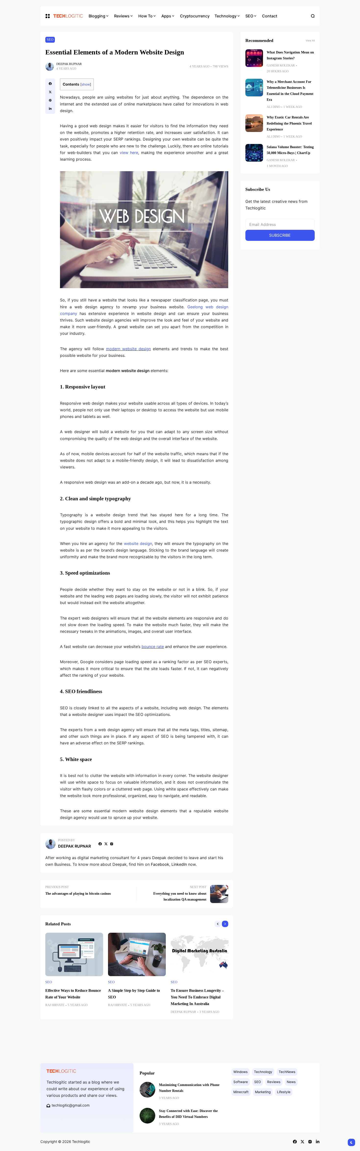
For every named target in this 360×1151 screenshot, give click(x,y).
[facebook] (50, 83)
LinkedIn (179, 864)
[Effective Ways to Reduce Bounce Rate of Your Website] (74, 954)
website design (138, 543)
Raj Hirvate (54, 1005)
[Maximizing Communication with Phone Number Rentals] (147, 1090)
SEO (50, 39)
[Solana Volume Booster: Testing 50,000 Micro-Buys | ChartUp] (254, 153)
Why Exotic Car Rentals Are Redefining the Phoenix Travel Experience (289, 123)
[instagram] (111, 844)
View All (310, 40)
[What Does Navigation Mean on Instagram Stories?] (254, 58)
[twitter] (50, 92)
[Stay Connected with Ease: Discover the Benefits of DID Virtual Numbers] (147, 1116)
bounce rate (153, 646)
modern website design (128, 348)
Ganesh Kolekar (281, 65)
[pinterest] (50, 100)
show (86, 84)
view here (129, 152)
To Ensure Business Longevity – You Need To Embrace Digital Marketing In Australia (197, 997)
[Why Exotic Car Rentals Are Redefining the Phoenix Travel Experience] (254, 123)
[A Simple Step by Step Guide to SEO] (137, 954)
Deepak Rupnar (69, 64)
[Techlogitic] (67, 16)
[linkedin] (50, 108)
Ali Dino (273, 107)
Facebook (160, 864)
